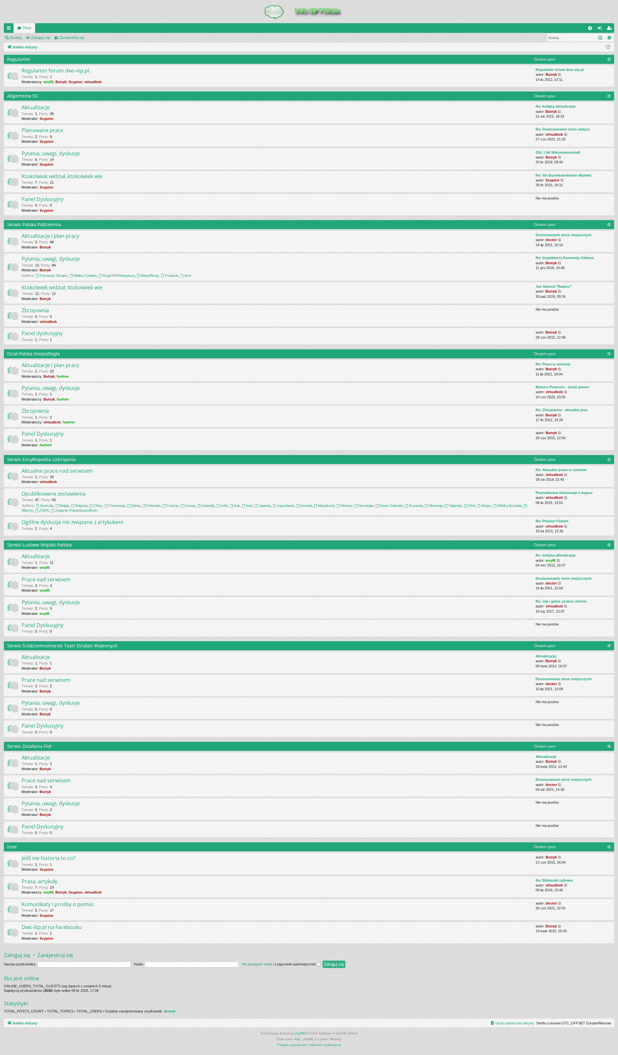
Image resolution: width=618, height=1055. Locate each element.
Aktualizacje (36, 107)
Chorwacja (116, 506)
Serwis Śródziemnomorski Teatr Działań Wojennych (62, 646)
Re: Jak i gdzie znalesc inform (561, 601)
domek (169, 1011)
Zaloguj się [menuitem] (600, 29)
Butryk (61, 82)
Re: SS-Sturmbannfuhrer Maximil (563, 175)
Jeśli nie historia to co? (48, 858)
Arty (297, 1039)
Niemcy (346, 506)
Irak (237, 506)
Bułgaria (81, 506)
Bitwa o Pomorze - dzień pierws (562, 387)
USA (471, 506)
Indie (224, 506)
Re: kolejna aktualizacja (556, 106)
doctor (551, 240)
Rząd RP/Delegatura (119, 275)
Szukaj (16, 37)
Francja (172, 506)
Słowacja (436, 506)
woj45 (48, 82)
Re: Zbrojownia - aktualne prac (562, 410)
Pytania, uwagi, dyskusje (51, 153)
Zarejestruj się (72, 37)
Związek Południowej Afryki (76, 510)
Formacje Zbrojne (54, 275)
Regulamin (18, 59)
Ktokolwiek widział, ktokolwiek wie (62, 176)
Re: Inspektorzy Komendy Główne (565, 258)
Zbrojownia (35, 310)
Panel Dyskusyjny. (43, 433)
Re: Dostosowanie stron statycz (563, 129)
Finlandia (153, 506)
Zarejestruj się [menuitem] (610, 29)
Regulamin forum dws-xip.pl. (56, 70)
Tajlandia (455, 506)
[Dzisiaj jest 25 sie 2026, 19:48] (608, 47)
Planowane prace (42, 130)
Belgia (64, 506)
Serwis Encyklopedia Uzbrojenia (41, 459)
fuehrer (63, 376)
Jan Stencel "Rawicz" (554, 286)
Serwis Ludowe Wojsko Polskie (39, 545)
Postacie (171, 275)
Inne (187, 275)
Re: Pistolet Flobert (552, 521)
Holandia (207, 506)
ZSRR (44, 510)
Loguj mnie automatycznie (296, 964)
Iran (249, 506)
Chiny (97, 506)
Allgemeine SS (22, 96)
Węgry (486, 506)
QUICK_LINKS (10, 29)
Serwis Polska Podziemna (34, 224)
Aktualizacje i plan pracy (50, 235)
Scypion (75, 82)
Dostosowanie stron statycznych (564, 235)
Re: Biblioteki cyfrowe (554, 880)
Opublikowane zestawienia (54, 493)
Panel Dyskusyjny (42, 199)
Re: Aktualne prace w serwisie (561, 470)
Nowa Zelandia (391, 506)
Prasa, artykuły (39, 881)
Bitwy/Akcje (150, 275)
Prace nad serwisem (46, 579)
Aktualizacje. (546, 656)
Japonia (264, 506)
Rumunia (416, 506)
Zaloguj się (40, 37)
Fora (27, 28)
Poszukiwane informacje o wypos (564, 493)
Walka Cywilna (85, 275)
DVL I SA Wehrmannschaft (558, 152)
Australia (46, 506)
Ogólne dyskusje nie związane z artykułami (72, 522)
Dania (135, 506)
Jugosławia (285, 506)
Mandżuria (326, 506)
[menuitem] (590, 28)
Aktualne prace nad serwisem (57, 470)
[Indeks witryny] (309, 11)
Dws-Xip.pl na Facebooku (52, 927)
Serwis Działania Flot (29, 746)
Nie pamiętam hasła (257, 964)
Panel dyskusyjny (42, 333)
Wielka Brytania (510, 506)
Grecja (189, 506)
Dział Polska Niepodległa (33, 354)
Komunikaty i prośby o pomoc (58, 904)
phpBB (300, 1033)
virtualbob (93, 82)
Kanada (306, 506)
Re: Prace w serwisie (553, 364)
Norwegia (366, 506)
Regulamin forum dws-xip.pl (560, 70)
